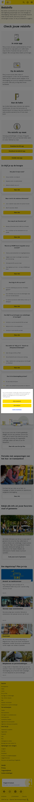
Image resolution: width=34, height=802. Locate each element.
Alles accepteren (17, 401)
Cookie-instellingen (17, 409)
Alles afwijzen (17, 405)
